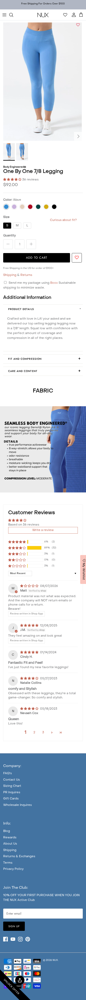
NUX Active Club (22, 900)
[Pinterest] (27, 939)
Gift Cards (11, 798)
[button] (78, 25)
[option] (42, 81)
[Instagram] (20, 939)
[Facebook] (5, 939)
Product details (21, 309)
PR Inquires (11, 792)
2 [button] (34, 732)
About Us (10, 843)
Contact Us (11, 779)
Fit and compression (25, 359)
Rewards (9, 837)
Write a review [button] (43, 530)
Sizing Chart (12, 786)
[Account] (72, 14)
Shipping (9, 275)
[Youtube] (13, 939)
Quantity (9, 235)
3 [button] (43, 732)
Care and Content (22, 371)
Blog (6, 831)
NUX (55, 960)
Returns (26, 275)
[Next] (78, 136)
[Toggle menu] (4, 14)
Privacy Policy (13, 869)
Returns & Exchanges (19, 856)
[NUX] (43, 14)
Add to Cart (36, 257)
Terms (7, 862)
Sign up (14, 926)
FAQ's (7, 773)
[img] (29, 586)
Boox (54, 283)
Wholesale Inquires (17, 805)
